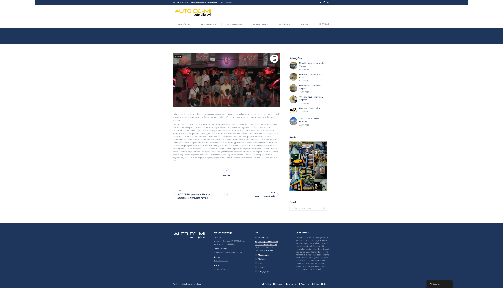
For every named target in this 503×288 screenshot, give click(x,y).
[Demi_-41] (320, 160)
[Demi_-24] (295, 160)
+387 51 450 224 (266, 250)
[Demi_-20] (308, 160)
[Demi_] (308, 148)
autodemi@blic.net (222, 269)
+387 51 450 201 (226, 2)
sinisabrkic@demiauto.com (266, 244)
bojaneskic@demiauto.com (266, 241)
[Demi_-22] (320, 172)
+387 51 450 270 (265, 247)
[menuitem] (184, 24)
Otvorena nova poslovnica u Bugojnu (311, 87)
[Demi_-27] (295, 185)
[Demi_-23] (320, 185)
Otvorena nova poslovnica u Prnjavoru (311, 98)
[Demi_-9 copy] (308, 185)
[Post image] (293, 66)
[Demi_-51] (320, 148)
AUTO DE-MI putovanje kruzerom (309, 120)
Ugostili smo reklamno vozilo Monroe (311, 64)
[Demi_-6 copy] (308, 172)
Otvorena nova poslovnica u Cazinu (311, 75)
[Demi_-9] (295, 172)
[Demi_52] (295, 148)
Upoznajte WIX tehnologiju (310, 108)
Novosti (178, 56)
